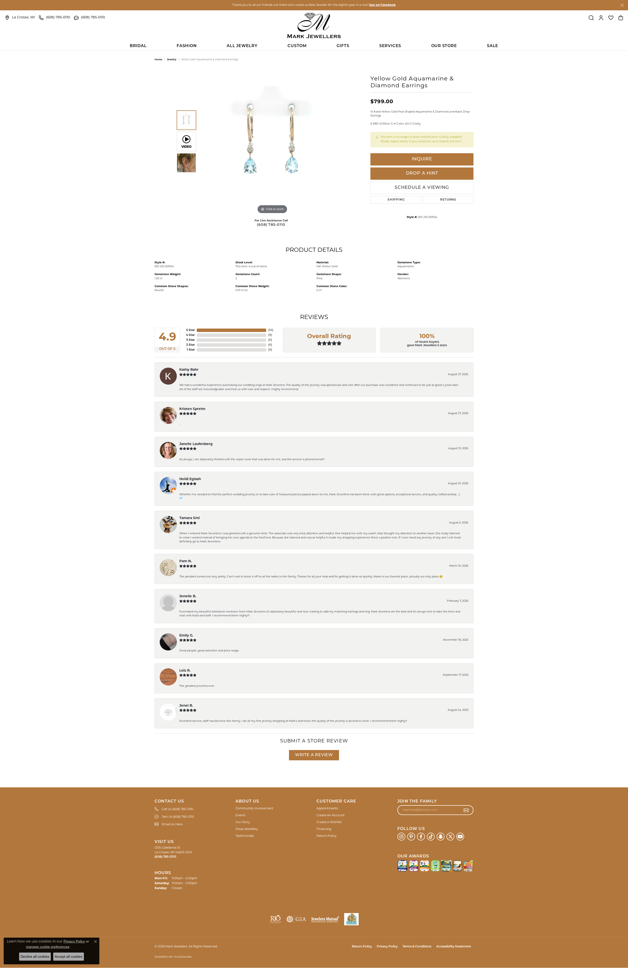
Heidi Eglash (190, 479)
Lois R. (185, 670)
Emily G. (186, 635)
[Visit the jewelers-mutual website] (325, 919)
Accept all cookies (68, 956)
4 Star (190, 335)
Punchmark (183, 957)
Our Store (444, 46)
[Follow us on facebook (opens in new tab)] (421, 837)
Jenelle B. (187, 596)
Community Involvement (254, 808)
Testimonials (245, 836)
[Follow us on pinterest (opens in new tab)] (411, 837)
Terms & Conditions (417, 946)
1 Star (191, 349)
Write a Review (314, 755)
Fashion (187, 46)
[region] (272, 141)
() (270, 330)
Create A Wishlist (329, 822)
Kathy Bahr (188, 369)
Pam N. (185, 561)
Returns (448, 199)
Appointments (327, 808)
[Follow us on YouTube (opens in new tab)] (460, 837)
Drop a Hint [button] (422, 173)
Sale (492, 46)
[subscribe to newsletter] (466, 810)
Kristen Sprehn (192, 409)
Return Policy (326, 836)
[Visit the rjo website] (275, 919)
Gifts (343, 46)
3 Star (190, 340)
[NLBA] (351, 919)
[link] (20, 18)
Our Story (243, 822)
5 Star (190, 330)
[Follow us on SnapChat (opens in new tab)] (441, 837)
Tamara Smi (189, 518)
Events (241, 815)
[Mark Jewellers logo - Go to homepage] (314, 25)
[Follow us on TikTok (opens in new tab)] (431, 837)
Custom (297, 46)
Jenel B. (186, 705)
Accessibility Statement (453, 946)
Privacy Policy (387, 946)
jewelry (171, 59)
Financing (323, 829)
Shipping (396, 199)
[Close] (622, 5)
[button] (591, 18)
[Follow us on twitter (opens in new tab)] (450, 837)
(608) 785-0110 (271, 225)
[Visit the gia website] (296, 919)
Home (158, 59)
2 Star (190, 345)
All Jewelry (242, 46)
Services (390, 46)
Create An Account (330, 815)
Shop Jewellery (247, 829)
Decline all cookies (35, 956)
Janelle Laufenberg (196, 444)
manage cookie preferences (47, 947)
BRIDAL (138, 46)
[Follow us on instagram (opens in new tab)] (401, 837)
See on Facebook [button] (382, 5)
